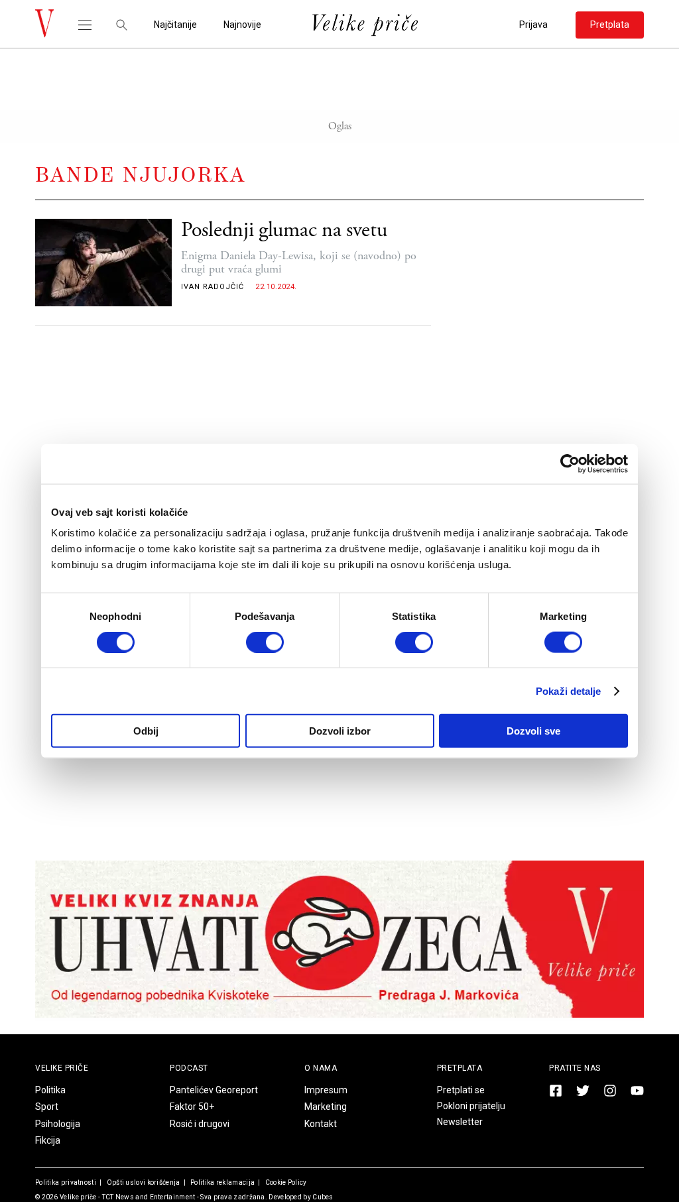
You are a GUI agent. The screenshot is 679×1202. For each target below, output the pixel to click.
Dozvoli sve (533, 731)
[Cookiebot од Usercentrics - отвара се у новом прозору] (570, 463)
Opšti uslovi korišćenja (142, 1182)
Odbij (145, 731)
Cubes (323, 1197)
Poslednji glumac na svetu (284, 230)
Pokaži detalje (568, 690)
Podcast (189, 1068)
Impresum (325, 1090)
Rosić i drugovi (199, 1123)
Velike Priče (61, 1068)
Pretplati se (461, 1090)
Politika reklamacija (222, 1182)
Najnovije (242, 25)
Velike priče (78, 1197)
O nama (320, 1068)
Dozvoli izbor (340, 731)
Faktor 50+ (192, 1106)
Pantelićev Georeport (214, 1090)
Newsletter (460, 1121)
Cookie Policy (284, 1182)
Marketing (325, 1106)
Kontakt (320, 1123)
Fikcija (47, 1140)
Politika (50, 1090)
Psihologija (57, 1123)
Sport (46, 1106)
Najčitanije (175, 25)
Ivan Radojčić (212, 286)
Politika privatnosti (65, 1182)
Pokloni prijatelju (471, 1106)
